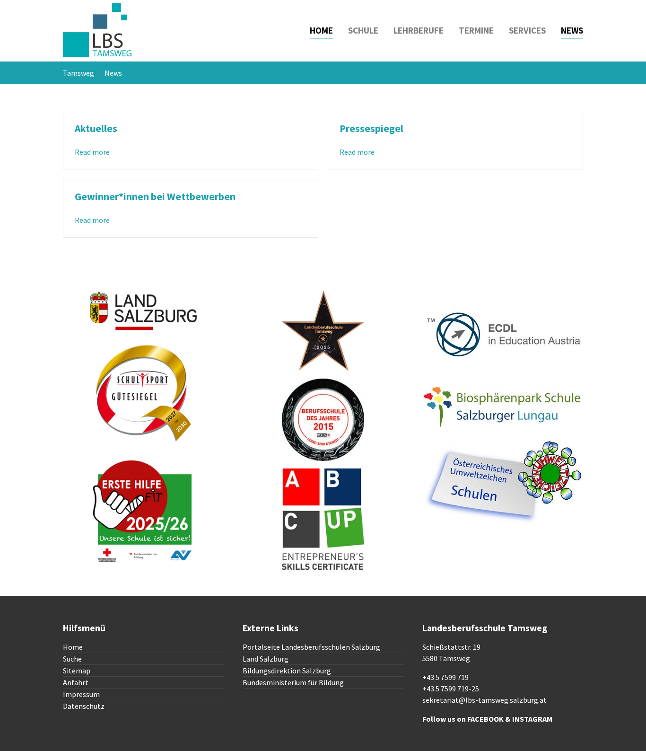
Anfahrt (75, 682)
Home (73, 647)
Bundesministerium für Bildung (293, 682)
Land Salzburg (265, 658)
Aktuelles (96, 128)
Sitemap (76, 670)
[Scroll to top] (625, 730)
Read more (92, 152)
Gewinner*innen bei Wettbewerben (155, 196)
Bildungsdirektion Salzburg (287, 670)
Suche (72, 658)
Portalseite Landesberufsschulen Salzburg (311, 647)
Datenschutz (84, 706)
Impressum (81, 694)
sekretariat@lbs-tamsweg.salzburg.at (484, 700)
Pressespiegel (371, 128)
